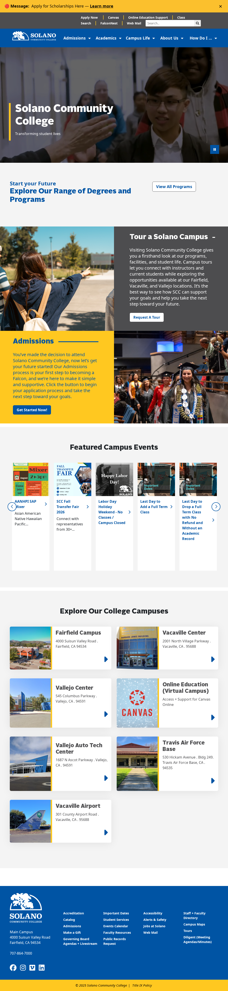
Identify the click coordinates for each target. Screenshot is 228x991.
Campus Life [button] (138, 38)
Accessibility (152, 913)
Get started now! (32, 409)
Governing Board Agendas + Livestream (80, 941)
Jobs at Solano (154, 926)
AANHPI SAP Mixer (25, 504)
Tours (187, 931)
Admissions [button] (75, 38)
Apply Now (90, 17)
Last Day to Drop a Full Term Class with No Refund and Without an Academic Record (192, 520)
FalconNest (109, 23)
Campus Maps (194, 924)
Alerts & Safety (154, 920)
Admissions (72, 926)
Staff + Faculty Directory (194, 915)
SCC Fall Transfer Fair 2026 (68, 506)
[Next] (216, 506)
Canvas (113, 17)
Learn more (101, 6)
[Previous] (12, 506)
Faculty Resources (117, 932)
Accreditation (73, 913)
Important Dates (116, 913)
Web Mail (134, 23)
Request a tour (146, 317)
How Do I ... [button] (201, 38)
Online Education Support (148, 17)
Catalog (69, 920)
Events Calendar (115, 926)
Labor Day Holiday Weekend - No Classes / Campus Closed (111, 512)
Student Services (116, 920)
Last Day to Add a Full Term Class (154, 506)
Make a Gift (72, 932)
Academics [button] (107, 38)
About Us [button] (169, 38)
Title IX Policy (142, 985)
